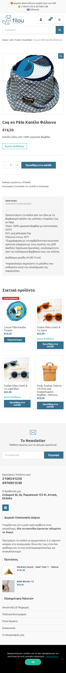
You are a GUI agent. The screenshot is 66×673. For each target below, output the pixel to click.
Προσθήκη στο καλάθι (39, 165)
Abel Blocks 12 (25, 581)
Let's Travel (15, 40)
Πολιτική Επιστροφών (14, 614)
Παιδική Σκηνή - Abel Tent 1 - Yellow (37, 567)
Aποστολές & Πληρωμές (15, 607)
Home (5, 40)
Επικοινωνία (8, 628)
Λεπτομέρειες (52, 656)
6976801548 (42, 6)
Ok (33, 662)
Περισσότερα (14, 340)
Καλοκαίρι (44, 186)
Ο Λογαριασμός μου (13, 635)
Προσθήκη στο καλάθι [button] (50, 345)
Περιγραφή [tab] (11, 201)
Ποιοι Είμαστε (10, 621)
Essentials (27, 40)
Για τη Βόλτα (31, 186)
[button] (61, 56)
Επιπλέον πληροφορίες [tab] (18, 204)
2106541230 (27, 6)
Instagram (5, 507)
